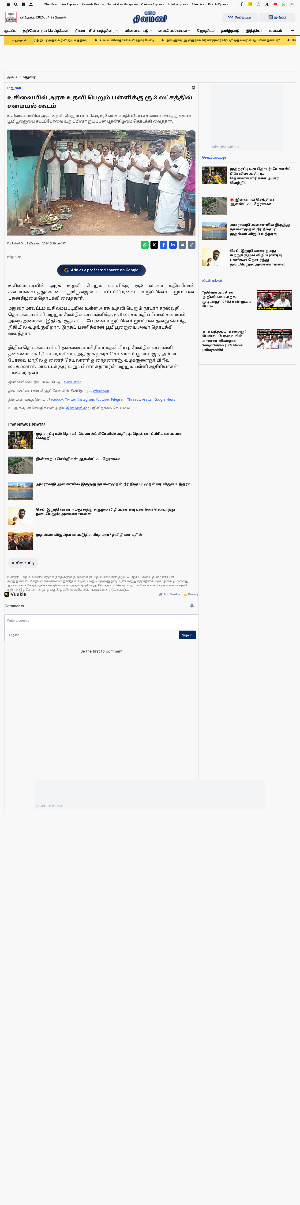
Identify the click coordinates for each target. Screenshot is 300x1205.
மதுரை (14, 88)
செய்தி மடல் (243, 17)
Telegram (118, 399)
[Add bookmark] (193, 88)
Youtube (102, 399)
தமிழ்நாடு (230, 30)
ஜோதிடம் (206, 30)
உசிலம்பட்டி (23, 563)
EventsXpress (218, 4)
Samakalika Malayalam (122, 4)
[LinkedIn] (173, 245)
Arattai (147, 399)
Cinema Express (152, 4)
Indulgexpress (178, 4)
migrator (14, 256)
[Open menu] (8, 4)
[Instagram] (258, 4)
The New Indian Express (61, 4)
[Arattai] (250, 4)
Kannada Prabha (93, 4)
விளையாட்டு (136, 30)
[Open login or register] (31, 4)
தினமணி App (78, 408)
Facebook (56, 399)
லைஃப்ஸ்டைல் (172, 30)
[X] (267, 4)
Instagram (86, 399)
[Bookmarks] (23, 4)
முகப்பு (10, 30)
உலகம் (275, 30)
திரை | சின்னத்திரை (95, 30)
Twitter (70, 399)
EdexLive (197, 4)
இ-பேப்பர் (280, 17)
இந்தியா (254, 30)
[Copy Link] (191, 245)
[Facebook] (241, 4)
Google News (164, 399)
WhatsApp (101, 390)
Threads (133, 399)
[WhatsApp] (284, 4)
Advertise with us (225, 147)
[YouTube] (275, 4)
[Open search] (16, 4)
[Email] (182, 245)
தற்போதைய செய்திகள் (45, 30)
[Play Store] (292, 4)
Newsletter (72, 382)
